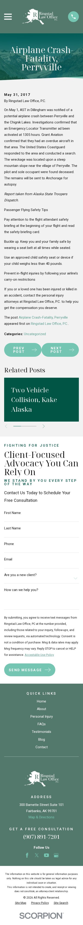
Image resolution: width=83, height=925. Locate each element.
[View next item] (44, 426)
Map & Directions (41, 817)
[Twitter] (36, 855)
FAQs (42, 724)
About (41, 709)
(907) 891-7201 (41, 836)
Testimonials (41, 732)
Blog (41, 739)
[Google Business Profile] (56, 855)
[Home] (40, 16)
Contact (42, 747)
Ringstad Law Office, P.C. (49, 324)
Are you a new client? (20, 575)
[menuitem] (20, 903)
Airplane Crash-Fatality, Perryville (43, 317)
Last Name (12, 528)
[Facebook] (27, 855)
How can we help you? (21, 590)
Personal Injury (41, 716)
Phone (9, 544)
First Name (12, 513)
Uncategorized (35, 334)
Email (8, 559)
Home (41, 701)
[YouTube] (46, 855)
